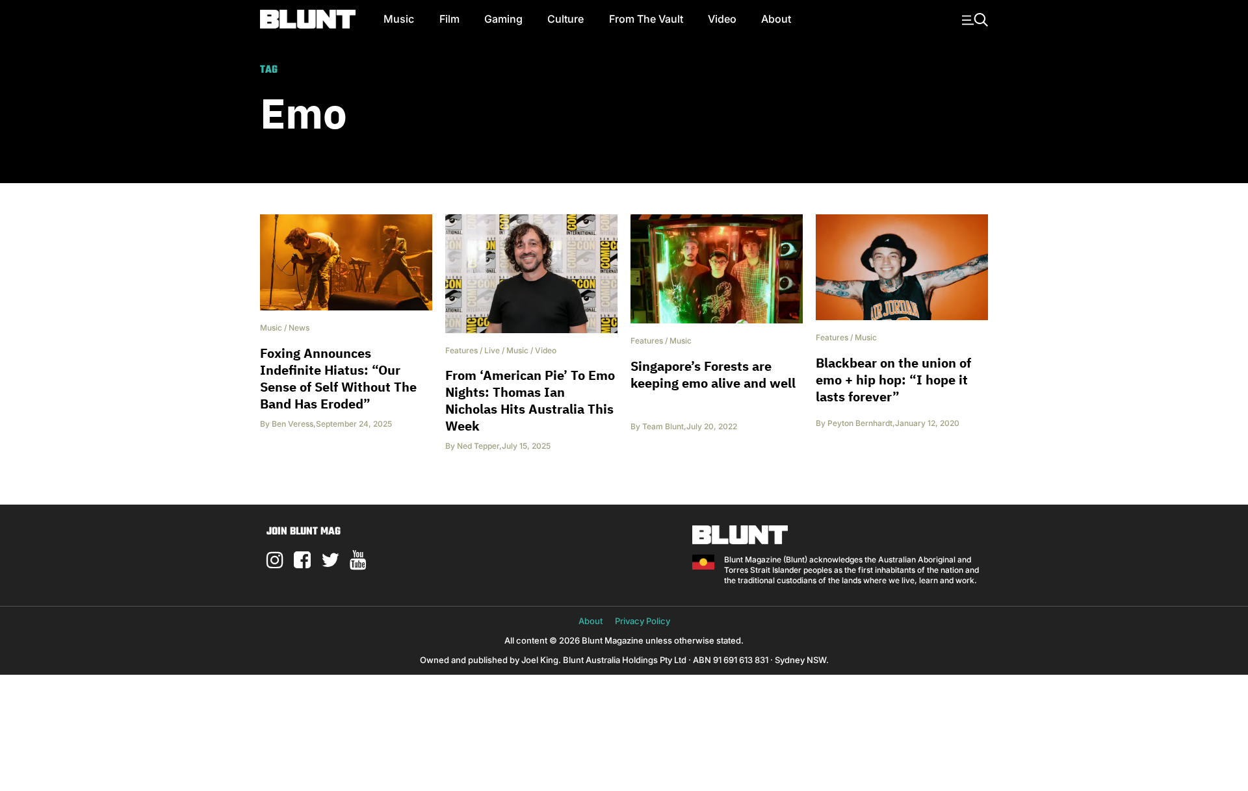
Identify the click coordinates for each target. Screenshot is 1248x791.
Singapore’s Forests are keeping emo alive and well (713, 374)
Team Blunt (663, 426)
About (776, 18)
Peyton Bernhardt (859, 423)
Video (722, 18)
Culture (565, 18)
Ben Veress (292, 424)
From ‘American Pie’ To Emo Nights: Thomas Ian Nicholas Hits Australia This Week (530, 400)
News (299, 328)
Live (492, 350)
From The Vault (646, 18)
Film (449, 18)
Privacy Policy (642, 621)
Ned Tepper (478, 446)
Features (461, 350)
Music (399, 18)
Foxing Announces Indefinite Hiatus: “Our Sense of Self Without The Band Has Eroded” (338, 378)
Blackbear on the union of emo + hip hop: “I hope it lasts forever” (893, 379)
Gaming (503, 18)
